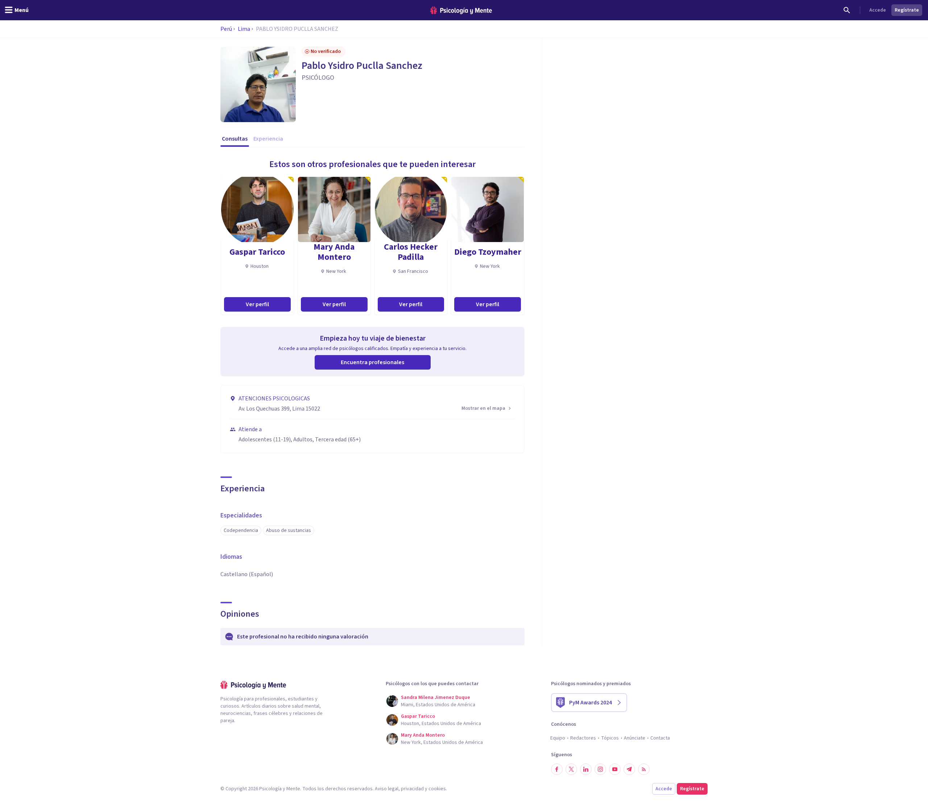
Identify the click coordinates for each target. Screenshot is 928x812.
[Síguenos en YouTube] (615, 769)
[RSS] (644, 769)
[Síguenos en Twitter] (571, 769)
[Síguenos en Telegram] (629, 769)
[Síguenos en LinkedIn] (586, 769)
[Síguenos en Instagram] (600, 769)
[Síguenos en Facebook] (557, 769)
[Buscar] (847, 10)
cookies (437, 788)
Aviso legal (386, 788)
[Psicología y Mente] (461, 10)
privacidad (412, 788)
